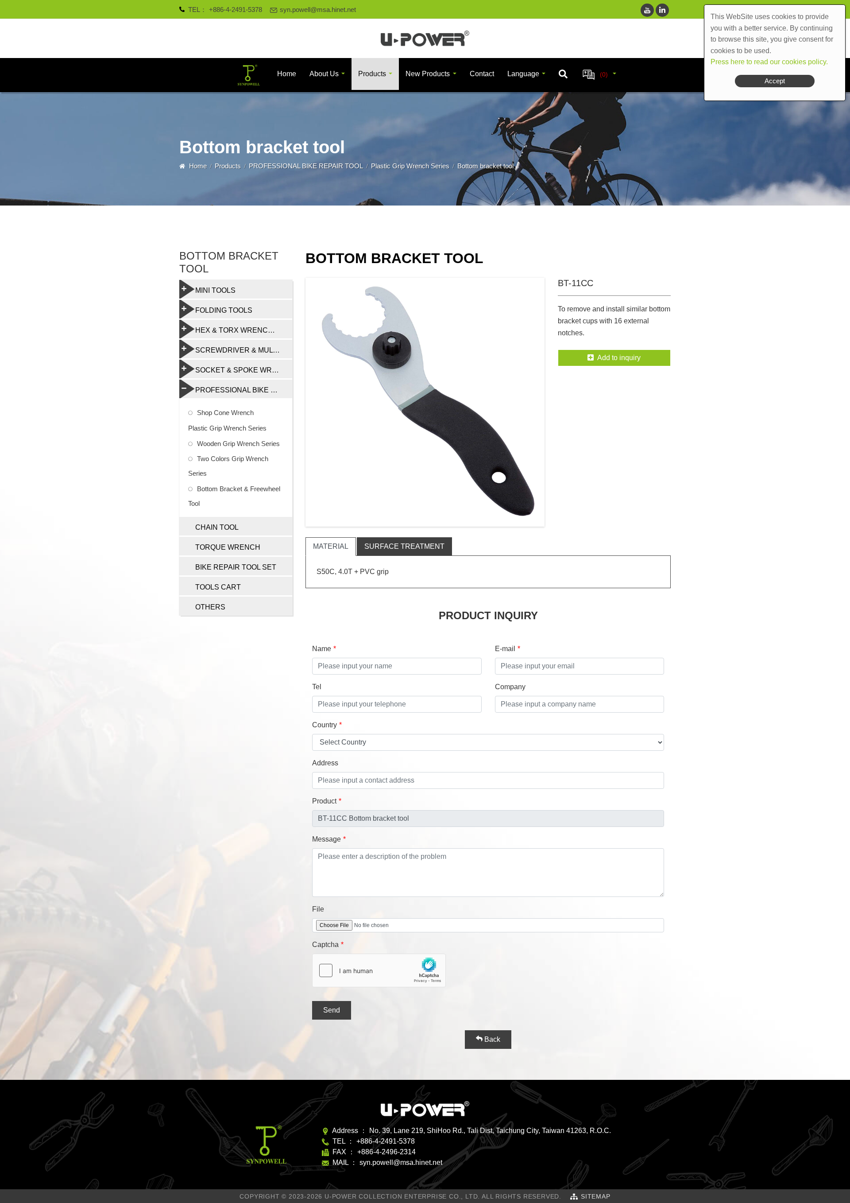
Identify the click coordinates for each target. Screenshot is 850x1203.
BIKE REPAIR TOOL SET (235, 567)
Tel (316, 687)
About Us (324, 74)
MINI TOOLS (215, 290)
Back (491, 1039)
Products (372, 74)
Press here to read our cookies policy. (769, 62)
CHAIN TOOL (217, 527)
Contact (482, 74)
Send (331, 1010)
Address (325, 763)
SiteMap (595, 1196)
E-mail (505, 648)
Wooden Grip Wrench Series (238, 443)
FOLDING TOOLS (223, 310)
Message (326, 839)
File (318, 909)
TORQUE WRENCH (227, 547)
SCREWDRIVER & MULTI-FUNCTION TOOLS (243, 350)
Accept (775, 81)
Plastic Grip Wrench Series (410, 166)
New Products (428, 74)
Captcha (325, 944)
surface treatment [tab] (404, 546)
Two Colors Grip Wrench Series (228, 466)
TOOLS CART (218, 587)
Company (510, 687)
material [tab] (330, 546)
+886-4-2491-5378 (235, 9)
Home (286, 74)
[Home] (425, 38)
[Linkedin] (662, 10)
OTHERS (210, 607)
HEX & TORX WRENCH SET (242, 330)
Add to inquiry (619, 357)
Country (324, 725)
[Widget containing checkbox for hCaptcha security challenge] (379, 970)
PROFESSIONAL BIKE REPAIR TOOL (306, 166)
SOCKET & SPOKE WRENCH (243, 370)
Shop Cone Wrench (225, 412)
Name (321, 648)
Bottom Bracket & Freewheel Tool (234, 496)
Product (324, 801)
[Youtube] (647, 10)
